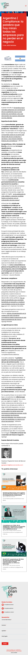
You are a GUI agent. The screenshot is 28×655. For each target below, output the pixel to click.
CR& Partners (12, 565)
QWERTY (18, 650)
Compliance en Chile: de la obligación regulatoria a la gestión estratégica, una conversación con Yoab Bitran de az (14, 527)
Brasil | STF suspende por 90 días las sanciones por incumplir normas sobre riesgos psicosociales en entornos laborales (13, 561)
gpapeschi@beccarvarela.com (12, 465)
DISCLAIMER (14, 652)
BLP (10, 496)
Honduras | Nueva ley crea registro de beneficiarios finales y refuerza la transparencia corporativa (14, 494)
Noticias (13, 45)
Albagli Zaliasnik (13, 530)
